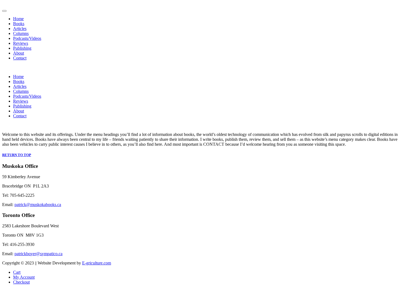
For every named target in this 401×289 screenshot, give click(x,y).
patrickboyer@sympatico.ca (38, 253)
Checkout (21, 282)
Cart (16, 272)
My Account (24, 277)
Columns (21, 33)
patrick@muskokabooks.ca (37, 204)
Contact (19, 58)
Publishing (22, 48)
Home (18, 18)
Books (18, 23)
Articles (19, 28)
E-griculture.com (96, 263)
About (18, 53)
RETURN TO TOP (16, 155)
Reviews (20, 43)
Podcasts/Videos (27, 38)
